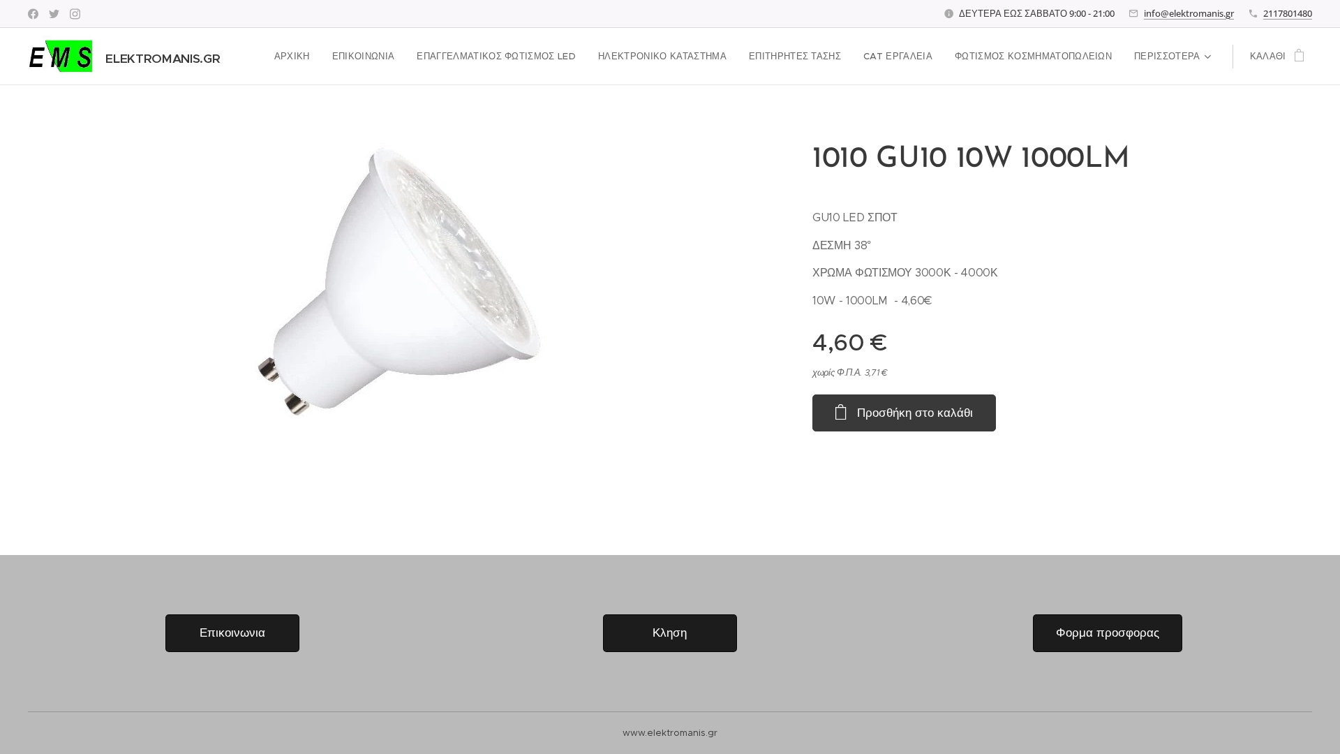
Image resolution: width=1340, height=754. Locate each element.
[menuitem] (296, 56)
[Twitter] (54, 14)
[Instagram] (75, 14)
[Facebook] (33, 14)
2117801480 (1287, 13)
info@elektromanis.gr (1189, 13)
